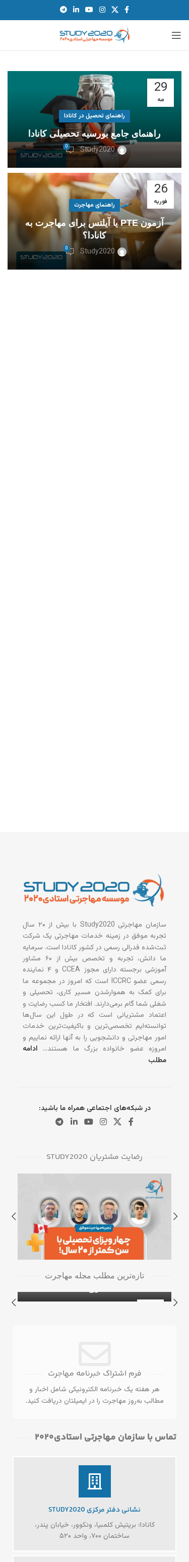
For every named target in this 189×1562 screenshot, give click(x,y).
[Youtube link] (89, 10)
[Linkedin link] (76, 10)
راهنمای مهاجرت (94, 205)
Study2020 (97, 150)
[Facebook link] (126, 10)
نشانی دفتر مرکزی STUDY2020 (94, 1510)
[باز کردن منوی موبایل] (176, 35)
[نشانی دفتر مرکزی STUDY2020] (95, 1481)
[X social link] (114, 10)
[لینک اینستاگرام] (102, 10)
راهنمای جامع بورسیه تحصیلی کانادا (94, 133)
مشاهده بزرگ (26, 1182)
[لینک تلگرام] (63, 10)
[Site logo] (94, 35)
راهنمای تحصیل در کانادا (94, 115)
